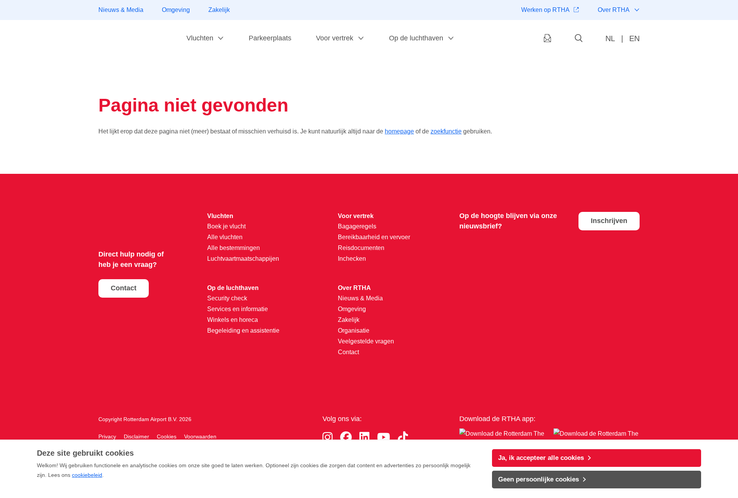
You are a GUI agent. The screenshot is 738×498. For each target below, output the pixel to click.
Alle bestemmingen (233, 248)
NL (610, 38)
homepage (399, 131)
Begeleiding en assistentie (243, 330)
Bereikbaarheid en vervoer (374, 237)
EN (634, 38)
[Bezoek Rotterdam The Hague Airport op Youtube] (383, 437)
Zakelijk (219, 10)
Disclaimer (136, 436)
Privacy (107, 436)
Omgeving (176, 10)
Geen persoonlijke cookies (538, 479)
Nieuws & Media (120, 10)
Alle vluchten (225, 237)
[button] (579, 38)
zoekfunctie (446, 131)
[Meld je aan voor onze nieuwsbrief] (547, 38)
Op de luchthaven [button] (416, 38)
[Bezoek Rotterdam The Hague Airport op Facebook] (346, 437)
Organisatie (353, 330)
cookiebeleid (87, 475)
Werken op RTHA (545, 10)
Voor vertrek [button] (334, 38)
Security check (227, 298)
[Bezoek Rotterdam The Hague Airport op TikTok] (403, 437)
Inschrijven (609, 221)
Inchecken (352, 258)
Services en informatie (237, 309)
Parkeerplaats (270, 38)
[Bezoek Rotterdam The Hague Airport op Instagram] (327, 437)
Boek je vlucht (226, 226)
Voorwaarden (200, 436)
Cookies (166, 436)
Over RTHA (614, 10)
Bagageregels (357, 226)
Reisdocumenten (361, 248)
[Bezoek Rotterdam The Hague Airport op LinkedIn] (364, 437)
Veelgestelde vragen (366, 341)
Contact (123, 288)
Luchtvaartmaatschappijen (243, 258)
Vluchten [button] (199, 38)
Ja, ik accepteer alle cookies (541, 457)
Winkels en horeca (232, 319)
